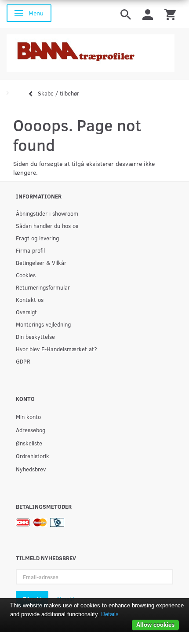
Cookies (26, 275)
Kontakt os (30, 299)
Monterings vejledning (43, 324)
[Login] (148, 14)
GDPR (23, 361)
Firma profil (30, 250)
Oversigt (26, 312)
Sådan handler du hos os (47, 225)
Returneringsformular (43, 287)
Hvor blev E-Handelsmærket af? (56, 349)
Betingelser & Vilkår (41, 262)
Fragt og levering (37, 238)
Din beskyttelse (35, 336)
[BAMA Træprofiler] (90, 50)
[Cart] (170, 14)
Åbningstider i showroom (47, 213)
